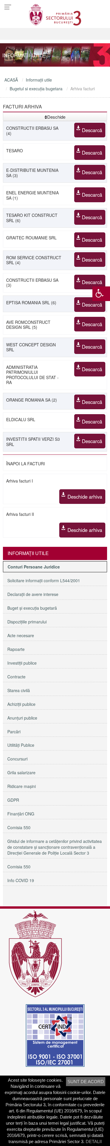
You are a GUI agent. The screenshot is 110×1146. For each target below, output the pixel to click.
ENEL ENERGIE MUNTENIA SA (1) (32, 195)
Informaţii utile (39, 80)
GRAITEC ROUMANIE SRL (31, 238)
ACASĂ (11, 80)
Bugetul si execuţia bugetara (36, 88)
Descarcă (92, 130)
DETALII (94, 1141)
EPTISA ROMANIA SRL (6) (31, 302)
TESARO (14, 150)
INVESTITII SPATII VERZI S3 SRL (33, 441)
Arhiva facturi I (19, 481)
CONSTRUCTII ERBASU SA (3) (32, 282)
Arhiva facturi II (20, 514)
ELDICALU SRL (20, 419)
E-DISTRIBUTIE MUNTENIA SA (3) (32, 172)
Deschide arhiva (84, 496)
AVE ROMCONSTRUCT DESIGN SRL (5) (28, 324)
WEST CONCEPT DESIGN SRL (31, 347)
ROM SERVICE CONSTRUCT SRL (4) (33, 260)
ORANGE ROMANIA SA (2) (31, 400)
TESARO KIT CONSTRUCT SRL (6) (31, 217)
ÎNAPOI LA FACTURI (25, 463)
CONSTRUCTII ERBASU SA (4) (32, 130)
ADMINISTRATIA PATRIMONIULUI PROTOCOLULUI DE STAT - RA (32, 375)
